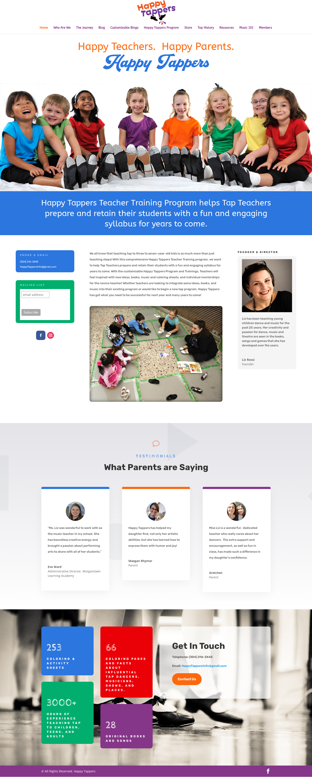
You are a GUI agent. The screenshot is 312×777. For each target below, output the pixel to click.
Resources (226, 28)
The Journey (84, 28)
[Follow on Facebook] (40, 335)
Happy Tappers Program (161, 28)
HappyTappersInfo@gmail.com (204, 666)
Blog (101, 28)
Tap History (206, 28)
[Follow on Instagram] (50, 335)
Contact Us (187, 679)
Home (44, 28)
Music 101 (246, 28)
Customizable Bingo (124, 28)
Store (188, 28)
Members (265, 28)
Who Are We (62, 28)
